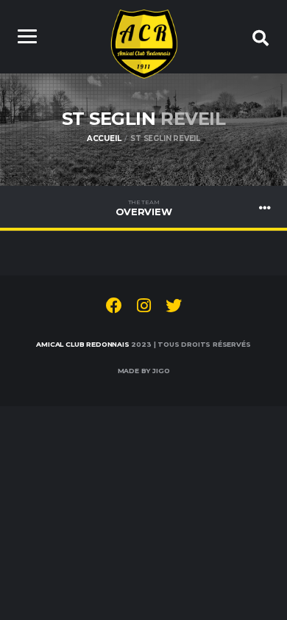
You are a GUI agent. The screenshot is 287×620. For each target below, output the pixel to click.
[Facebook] (114, 308)
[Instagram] (144, 308)
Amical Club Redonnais (82, 344)
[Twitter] (173, 308)
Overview (144, 207)
